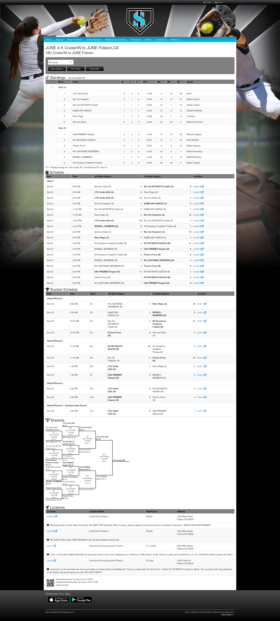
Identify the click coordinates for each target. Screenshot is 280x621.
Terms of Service (191, 612)
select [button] (71, 62)
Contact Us (161, 39)
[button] (51, 87)
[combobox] (58, 62)
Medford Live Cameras (115, 39)
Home (49, 39)
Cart (207, 2)
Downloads (136, 39)
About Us (175, 39)
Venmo (148, 39)
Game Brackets (93, 39)
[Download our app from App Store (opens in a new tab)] (59, 599)
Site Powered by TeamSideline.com (60, 612)
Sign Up (59, 39)
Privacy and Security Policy (222, 612)
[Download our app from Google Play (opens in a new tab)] (81, 599)
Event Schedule (75, 39)
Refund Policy (204, 612)
